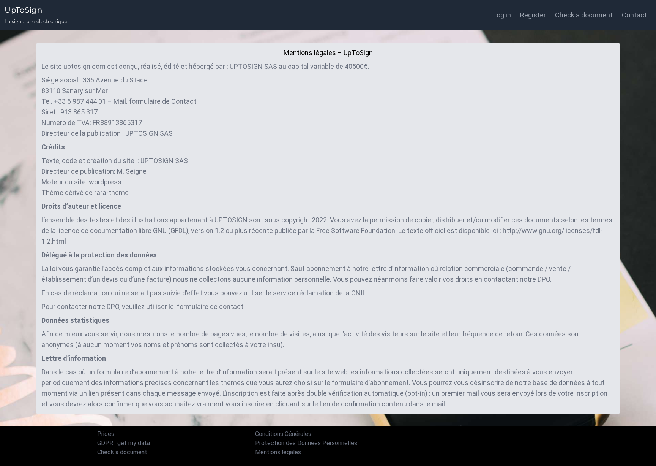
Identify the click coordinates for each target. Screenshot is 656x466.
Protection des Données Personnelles (306, 443)
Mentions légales (278, 452)
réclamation (315, 293)
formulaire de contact (210, 307)
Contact (183, 101)
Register (533, 15)
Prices (105, 433)
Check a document (584, 15)
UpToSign (24, 9)
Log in (502, 15)
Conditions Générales (283, 433)
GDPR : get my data (123, 443)
